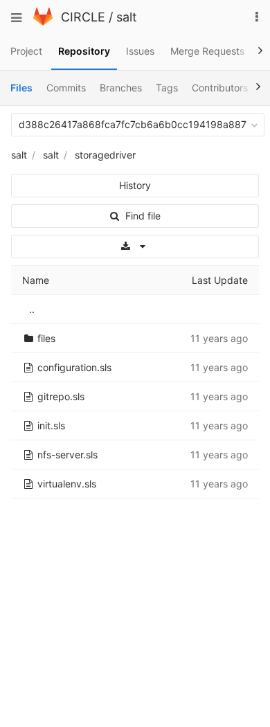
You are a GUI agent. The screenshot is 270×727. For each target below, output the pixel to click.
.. (32, 309)
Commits (66, 87)
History (135, 185)
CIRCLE (83, 17)
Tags (167, 87)
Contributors (220, 87)
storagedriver (105, 155)
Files (21, 87)
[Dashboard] (43, 22)
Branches (121, 87)
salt (126, 17)
